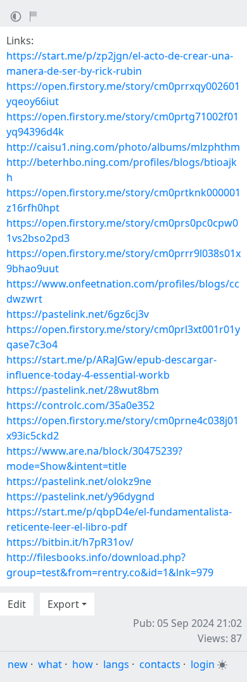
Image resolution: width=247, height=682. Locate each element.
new (18, 664)
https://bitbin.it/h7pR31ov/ (70, 542)
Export (63, 604)
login (203, 664)
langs (116, 664)
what (50, 664)
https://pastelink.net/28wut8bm (82, 390)
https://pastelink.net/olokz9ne (78, 481)
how (82, 664)
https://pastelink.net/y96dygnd (80, 496)
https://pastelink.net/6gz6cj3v (77, 314)
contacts (159, 664)
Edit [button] (17, 604)
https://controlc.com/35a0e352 (80, 405)
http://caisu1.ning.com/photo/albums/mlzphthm (123, 147)
